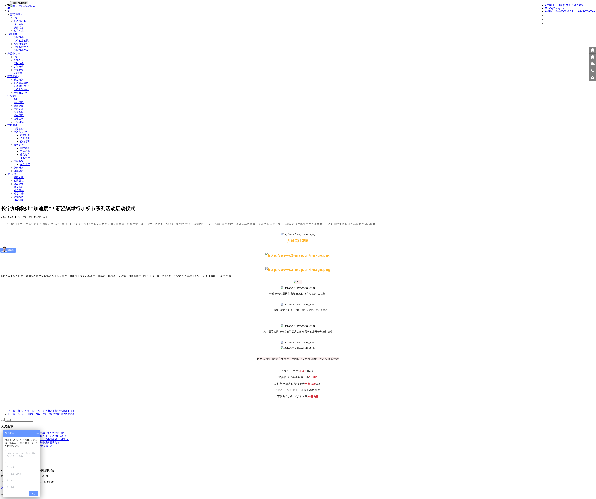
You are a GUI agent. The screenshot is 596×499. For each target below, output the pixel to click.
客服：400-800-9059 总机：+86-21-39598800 (571, 11)
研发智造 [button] (12, 76)
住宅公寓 (19, 109)
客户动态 (19, 30)
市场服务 (19, 128)
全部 (16, 17)
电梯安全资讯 (21, 40)
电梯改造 (19, 70)
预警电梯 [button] (12, 34)
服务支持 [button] (19, 144)
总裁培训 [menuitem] (25, 135)
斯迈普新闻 (20, 21)
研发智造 (19, 79)
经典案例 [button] (12, 96)
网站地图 (19, 200)
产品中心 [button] (12, 53)
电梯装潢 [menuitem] (25, 148)
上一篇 (41, 410)
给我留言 (19, 197)
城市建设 (19, 105)
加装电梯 (19, 66)
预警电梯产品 (21, 50)
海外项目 (19, 102)
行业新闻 (19, 24)
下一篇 (41, 414)
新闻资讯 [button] (15, 14)
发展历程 (19, 180)
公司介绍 (19, 184)
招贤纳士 (19, 193)
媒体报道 (19, 27)
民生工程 (19, 118)
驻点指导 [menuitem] (25, 154)
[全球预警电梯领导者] (298, 6)
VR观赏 (18, 73)
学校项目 (19, 115)
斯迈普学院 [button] (20, 131)
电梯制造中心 (21, 89)
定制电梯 (19, 63)
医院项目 (19, 112)
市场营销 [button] (19, 161)
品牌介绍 (19, 177)
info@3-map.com (556, 8)
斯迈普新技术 (21, 86)
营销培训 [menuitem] (25, 141)
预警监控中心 (21, 47)
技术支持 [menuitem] (25, 158)
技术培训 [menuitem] (25, 138)
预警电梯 (19, 37)
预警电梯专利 (21, 44)
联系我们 (19, 187)
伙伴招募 (19, 167)
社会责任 (19, 190)
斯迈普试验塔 (21, 83)
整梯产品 (19, 60)
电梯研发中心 (21, 92)
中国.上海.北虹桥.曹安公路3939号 (564, 5)
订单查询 (19, 171)
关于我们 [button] (12, 174)
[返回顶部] (592, 77)
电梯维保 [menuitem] (25, 151)
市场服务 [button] (12, 125)
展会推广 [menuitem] (25, 164)
